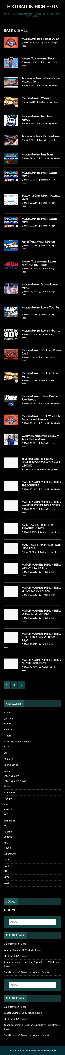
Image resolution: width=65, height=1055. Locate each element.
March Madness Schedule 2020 (40, 38)
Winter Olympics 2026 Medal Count (23, 950)
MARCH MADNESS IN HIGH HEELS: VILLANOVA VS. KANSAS (41, 589)
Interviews (9, 792)
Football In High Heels (48, 85)
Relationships (11, 765)
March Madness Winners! (36, 98)
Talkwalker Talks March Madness (41, 136)
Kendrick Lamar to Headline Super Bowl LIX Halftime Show (32, 964)
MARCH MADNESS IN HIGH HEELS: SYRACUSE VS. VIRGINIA (41, 612)
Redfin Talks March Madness (38, 241)
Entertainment (11, 776)
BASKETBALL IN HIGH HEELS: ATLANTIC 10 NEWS (38, 526)
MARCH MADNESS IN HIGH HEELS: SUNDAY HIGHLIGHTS (41, 566)
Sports (7, 805)
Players (7, 848)
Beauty (7, 724)
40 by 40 (8, 713)
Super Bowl (10, 854)
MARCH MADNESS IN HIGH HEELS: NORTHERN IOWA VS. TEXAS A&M (41, 637)
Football (8, 832)
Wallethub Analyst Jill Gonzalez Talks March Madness (40, 437)
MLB (6, 815)
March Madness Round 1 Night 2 (41, 330)
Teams (7, 860)
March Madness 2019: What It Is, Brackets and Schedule (41, 418)
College (8, 837)
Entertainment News (15, 781)
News (7, 771)
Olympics (8, 799)
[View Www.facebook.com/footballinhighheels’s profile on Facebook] (5, 910)
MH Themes (52, 1050)
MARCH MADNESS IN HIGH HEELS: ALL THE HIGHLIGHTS (41, 662)
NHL (6, 871)
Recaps (7, 786)
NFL (6, 843)
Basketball (9, 821)
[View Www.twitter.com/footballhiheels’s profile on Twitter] (9, 910)
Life (6, 753)
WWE (7, 883)
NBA (6, 826)
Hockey (8, 866)
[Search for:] (32, 922)
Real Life (8, 759)
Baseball (8, 810)
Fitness (7, 736)
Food (7, 747)
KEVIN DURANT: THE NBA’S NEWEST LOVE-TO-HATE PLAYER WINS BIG (41, 462)
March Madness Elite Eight (37, 154)
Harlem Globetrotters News (38, 58)
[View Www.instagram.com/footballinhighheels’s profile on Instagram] (13, 910)
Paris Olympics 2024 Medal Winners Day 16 (26, 972)
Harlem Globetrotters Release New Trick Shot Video (39, 263)
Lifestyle (8, 719)
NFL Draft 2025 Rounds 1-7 (17, 956)
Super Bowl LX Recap (15, 944)
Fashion (8, 730)
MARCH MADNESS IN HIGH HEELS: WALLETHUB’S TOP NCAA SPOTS (41, 503)
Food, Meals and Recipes (17, 742)
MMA (7, 877)
